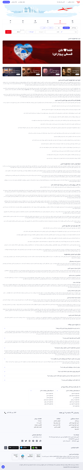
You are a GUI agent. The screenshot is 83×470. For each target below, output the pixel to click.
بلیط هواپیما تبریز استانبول (74, 402)
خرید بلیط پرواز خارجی (74, 425)
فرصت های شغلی (38, 427)
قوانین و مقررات (38, 425)
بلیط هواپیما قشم (50, 397)
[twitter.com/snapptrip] (26, 441)
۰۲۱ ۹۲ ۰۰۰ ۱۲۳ (11, 413)
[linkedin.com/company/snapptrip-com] (22, 441)
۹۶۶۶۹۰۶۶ (74, 441)
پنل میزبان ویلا (57, 423)
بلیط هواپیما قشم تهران (48, 404)
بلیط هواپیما (27, 89)
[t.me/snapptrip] (33, 441)
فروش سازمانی (57, 421)
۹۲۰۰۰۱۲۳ (68, 441)
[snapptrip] (78, 2)
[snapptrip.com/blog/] (40, 441)
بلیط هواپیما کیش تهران (48, 402)
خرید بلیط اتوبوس (75, 427)
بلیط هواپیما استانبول (75, 393)
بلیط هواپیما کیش (49, 395)
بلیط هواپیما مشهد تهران (48, 399)
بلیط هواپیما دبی (76, 397)
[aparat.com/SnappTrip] (30, 441)
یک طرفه (50, 27)
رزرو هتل (77, 421)
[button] (70, 2)
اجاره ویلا (77, 429)
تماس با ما (39, 423)
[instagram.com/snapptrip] (37, 441)
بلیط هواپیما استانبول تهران (74, 395)
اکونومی (43, 27)
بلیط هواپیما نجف (76, 406)
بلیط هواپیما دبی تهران (75, 399)
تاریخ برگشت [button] (31, 32)
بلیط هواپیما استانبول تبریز (74, 404)
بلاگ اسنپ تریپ (56, 425)
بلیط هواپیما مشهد (49, 393)
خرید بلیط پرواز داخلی (74, 423)
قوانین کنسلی (57, 427)
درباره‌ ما (40, 421)
